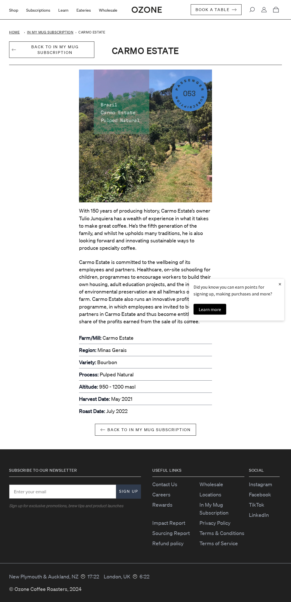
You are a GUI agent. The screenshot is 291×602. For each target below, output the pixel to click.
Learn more (210, 309)
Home (14, 32)
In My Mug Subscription (50, 32)
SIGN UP (128, 491)
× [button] (279, 283)
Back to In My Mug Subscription (149, 429)
